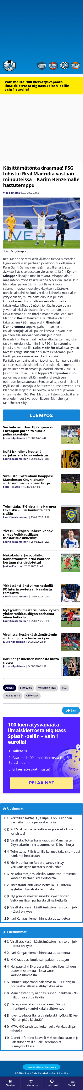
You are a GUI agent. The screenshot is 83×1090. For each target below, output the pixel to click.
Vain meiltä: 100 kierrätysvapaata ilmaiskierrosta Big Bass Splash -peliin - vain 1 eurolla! (38, 86)
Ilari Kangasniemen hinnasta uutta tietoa (31, 661)
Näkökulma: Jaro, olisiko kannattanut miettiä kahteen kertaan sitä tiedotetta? (26, 559)
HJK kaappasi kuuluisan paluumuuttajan (39, 959)
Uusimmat (15, 808)
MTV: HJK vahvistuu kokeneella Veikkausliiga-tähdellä (43, 1028)
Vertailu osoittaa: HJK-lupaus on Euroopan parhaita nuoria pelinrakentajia (28, 430)
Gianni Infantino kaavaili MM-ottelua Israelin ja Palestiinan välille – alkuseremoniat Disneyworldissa (44, 1042)
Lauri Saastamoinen (15, 458)
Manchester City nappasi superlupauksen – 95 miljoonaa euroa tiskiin (44, 995)
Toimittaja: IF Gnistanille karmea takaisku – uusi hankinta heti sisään (29, 510)
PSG (64, 687)
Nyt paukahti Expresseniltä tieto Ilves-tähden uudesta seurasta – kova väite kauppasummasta (43, 970)
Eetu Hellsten (11, 487)
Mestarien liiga (47, 687)
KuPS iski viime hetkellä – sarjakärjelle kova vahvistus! (26, 453)
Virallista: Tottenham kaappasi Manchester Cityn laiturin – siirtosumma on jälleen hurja (28, 479)
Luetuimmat (17, 932)
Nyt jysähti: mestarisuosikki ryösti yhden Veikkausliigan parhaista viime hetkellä (31, 613)
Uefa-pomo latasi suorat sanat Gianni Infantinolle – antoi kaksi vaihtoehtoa (37, 1006)
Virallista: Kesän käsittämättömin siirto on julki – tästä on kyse (30, 636)
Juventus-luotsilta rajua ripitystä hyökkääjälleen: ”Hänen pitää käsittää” (45, 1017)
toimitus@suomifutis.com (41, 1067)
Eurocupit (26, 687)
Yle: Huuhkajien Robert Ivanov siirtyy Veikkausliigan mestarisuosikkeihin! (28, 534)
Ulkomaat (32, 695)
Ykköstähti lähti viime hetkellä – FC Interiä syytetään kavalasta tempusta (29, 589)
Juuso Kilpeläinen (14, 438)
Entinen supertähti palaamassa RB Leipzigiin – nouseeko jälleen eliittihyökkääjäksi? (43, 984)
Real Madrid (12, 695)
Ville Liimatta (11, 192)
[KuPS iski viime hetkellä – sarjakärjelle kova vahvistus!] (70, 459)
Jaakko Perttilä (12, 566)
